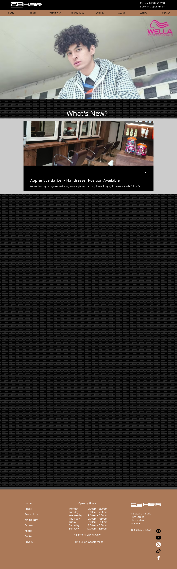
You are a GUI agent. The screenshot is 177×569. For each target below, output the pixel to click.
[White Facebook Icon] (158, 558)
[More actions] (146, 171)
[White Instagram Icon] (158, 544)
